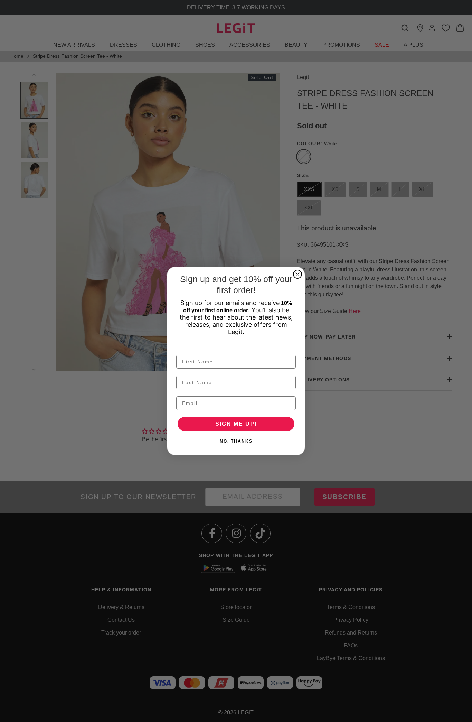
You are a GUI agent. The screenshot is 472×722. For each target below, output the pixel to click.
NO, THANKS (236, 441)
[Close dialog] (297, 274)
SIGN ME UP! (236, 424)
